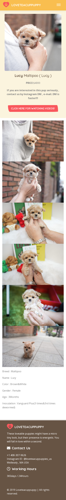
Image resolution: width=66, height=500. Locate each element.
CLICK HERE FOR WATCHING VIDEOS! (33, 108)
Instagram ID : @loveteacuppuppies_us (29, 459)
